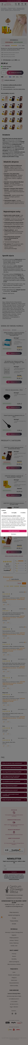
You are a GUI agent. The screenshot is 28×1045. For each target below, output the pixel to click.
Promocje (14, 953)
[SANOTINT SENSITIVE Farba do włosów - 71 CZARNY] (12, 98)
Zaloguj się (14, 977)
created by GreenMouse (14, 1039)
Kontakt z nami (14, 945)
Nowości (14, 956)
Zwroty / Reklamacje (14, 943)
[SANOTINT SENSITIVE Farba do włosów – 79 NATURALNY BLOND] (4, 120)
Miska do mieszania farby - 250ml (14, 390)
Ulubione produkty (14, 985)
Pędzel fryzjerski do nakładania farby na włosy (14, 416)
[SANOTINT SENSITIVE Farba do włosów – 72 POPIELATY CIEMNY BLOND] (19, 98)
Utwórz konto (14, 980)
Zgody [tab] (4, 512)
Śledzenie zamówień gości (14, 975)
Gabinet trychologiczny (14, 961)
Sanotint (7, 45)
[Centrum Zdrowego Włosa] (8, 4)
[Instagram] (15, 1013)
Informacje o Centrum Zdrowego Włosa (14, 932)
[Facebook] (12, 1013)
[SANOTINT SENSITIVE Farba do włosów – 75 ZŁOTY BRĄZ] (19, 106)
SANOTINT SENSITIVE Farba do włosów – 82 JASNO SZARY (14, 503)
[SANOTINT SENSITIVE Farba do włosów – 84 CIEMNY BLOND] (12, 127)
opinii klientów (7, 566)
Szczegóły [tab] (14, 512)
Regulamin (14, 935)
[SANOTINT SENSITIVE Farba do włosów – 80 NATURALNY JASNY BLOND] (12, 120)
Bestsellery (14, 959)
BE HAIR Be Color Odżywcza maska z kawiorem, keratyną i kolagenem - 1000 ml (14, 363)
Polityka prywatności (14, 937)
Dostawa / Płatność (14, 940)
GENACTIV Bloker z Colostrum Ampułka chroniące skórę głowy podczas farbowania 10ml (14, 334)
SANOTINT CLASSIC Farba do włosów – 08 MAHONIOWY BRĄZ (14, 448)
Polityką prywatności (14, 879)
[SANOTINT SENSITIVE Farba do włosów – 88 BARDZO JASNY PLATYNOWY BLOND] (4, 98)
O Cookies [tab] (23, 512)
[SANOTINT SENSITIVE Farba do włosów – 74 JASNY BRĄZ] (12, 106)
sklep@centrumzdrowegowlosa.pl (14, 906)
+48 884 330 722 (9, 904)
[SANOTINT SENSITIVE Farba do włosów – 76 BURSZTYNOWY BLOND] (4, 113)
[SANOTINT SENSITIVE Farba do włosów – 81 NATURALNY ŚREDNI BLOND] (19, 120)
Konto (14, 972)
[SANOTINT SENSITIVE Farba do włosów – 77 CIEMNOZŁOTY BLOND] (12, 113)
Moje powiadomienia (14, 983)
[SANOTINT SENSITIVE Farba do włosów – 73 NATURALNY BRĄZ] (4, 106)
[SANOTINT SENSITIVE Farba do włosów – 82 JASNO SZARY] (4, 127)
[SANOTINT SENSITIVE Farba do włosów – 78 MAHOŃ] (19, 113)
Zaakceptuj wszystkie (14, 531)
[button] (16, 4)
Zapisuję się (14, 872)
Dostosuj (13, 534)
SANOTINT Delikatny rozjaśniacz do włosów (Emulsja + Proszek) (14, 476)
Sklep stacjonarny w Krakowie (14, 964)
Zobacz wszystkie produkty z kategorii (14, 556)
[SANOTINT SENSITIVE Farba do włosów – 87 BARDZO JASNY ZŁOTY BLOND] (19, 127)
